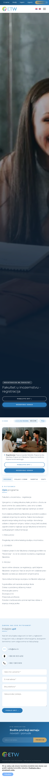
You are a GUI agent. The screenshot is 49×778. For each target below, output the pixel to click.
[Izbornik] (44, 9)
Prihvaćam (7, 774)
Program (7, 479)
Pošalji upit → (12, 710)
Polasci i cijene (20, 479)
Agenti (30, 2)
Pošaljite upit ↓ (24, 399)
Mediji (14, 2)
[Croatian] (36, 9)
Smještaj (34, 479)
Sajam (22, 2)
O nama (6, 2)
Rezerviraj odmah (24, 404)
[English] (40, 9)
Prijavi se (40, 740)
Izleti (43, 479)
